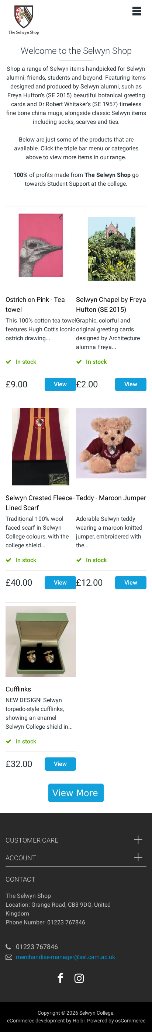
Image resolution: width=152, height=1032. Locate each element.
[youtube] (95, 980)
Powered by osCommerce (116, 1021)
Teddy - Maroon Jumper (111, 498)
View (60, 384)
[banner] (76, 793)
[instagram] (79, 978)
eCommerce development (36, 1021)
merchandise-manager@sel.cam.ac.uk (65, 956)
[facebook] (60, 978)
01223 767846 (37, 947)
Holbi (78, 1021)
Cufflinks (18, 689)
